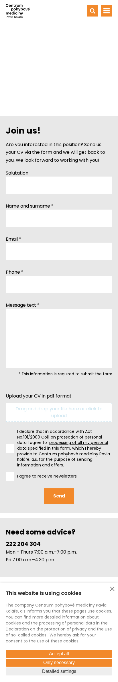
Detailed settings (59, 671)
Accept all (59, 653)
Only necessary (59, 662)
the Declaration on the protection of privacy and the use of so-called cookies (59, 629)
